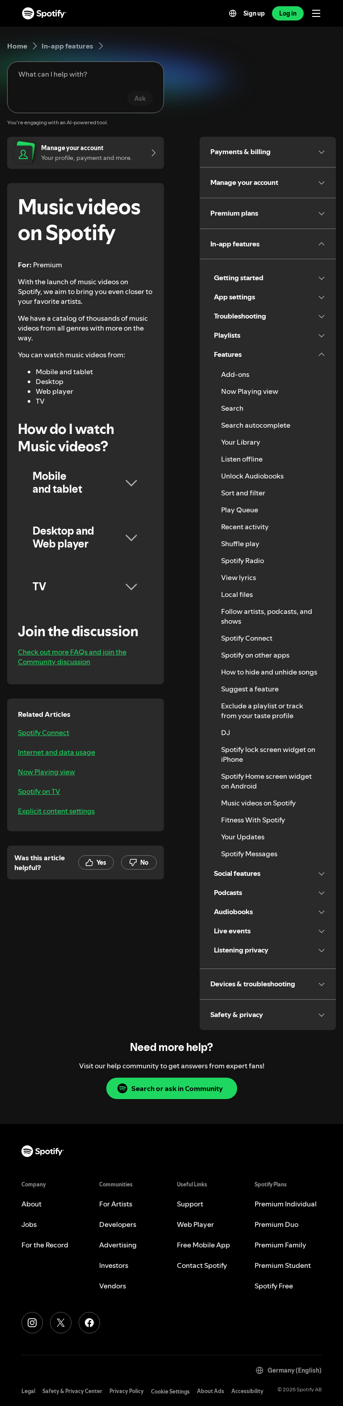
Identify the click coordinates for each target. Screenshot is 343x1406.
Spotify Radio (242, 560)
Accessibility (247, 1391)
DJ (225, 732)
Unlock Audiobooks (252, 476)
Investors (113, 1265)
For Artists (115, 1204)
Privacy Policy (126, 1391)
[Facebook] (89, 1322)
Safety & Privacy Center (72, 1391)
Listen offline (242, 459)
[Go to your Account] (150, 152)
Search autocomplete (255, 425)
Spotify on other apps (255, 655)
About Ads (210, 1391)
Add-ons (235, 374)
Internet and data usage (56, 752)
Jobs (29, 1224)
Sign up (254, 13)
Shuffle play (240, 543)
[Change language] (232, 13)
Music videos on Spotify (258, 803)
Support (190, 1204)
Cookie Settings (170, 1391)
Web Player (195, 1224)
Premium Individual (286, 1204)
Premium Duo (276, 1224)
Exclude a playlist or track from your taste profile (262, 710)
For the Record (44, 1245)
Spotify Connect (43, 732)
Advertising (118, 1245)
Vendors (112, 1286)
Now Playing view (46, 772)
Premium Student (283, 1265)
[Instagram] (32, 1322)
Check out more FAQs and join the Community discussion (72, 656)
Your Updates (242, 837)
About (31, 1204)
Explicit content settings (56, 811)
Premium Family (280, 1245)
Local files (237, 594)
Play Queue (239, 510)
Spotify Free (274, 1286)
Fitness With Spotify (253, 820)
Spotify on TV (39, 791)
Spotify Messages (249, 853)
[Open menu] (316, 13)
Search (232, 408)
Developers (117, 1224)
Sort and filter (243, 493)
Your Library (240, 442)
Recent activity (245, 526)
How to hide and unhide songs (269, 672)
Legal (28, 1391)
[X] (60, 1322)
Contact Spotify (202, 1265)
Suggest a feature (250, 689)
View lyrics (238, 577)
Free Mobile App (203, 1245)
